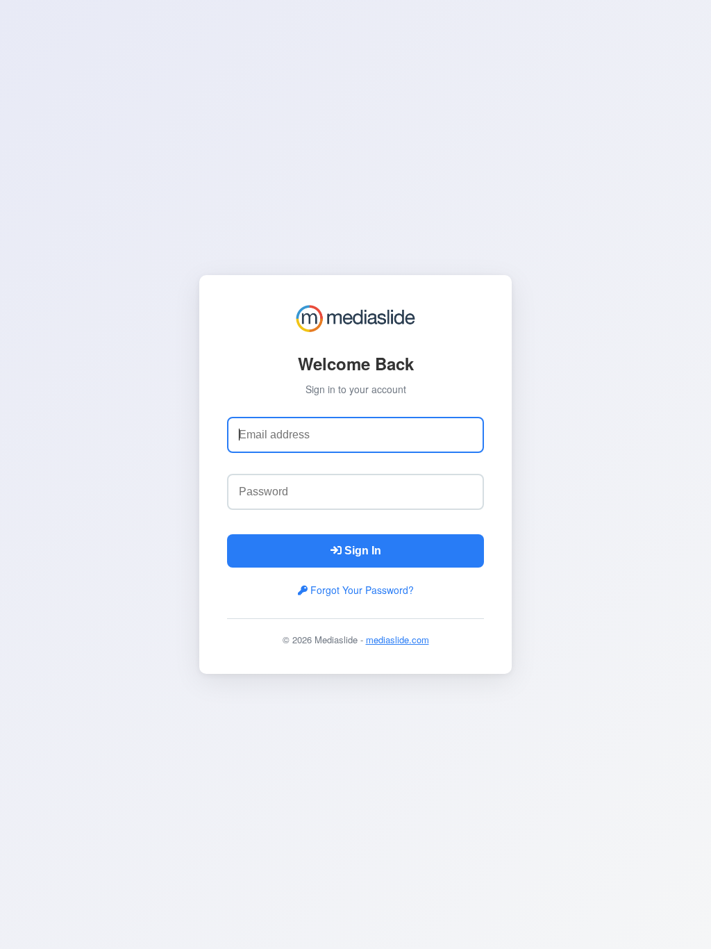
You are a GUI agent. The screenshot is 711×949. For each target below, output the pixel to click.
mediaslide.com (397, 639)
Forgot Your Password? (361, 590)
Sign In (361, 550)
